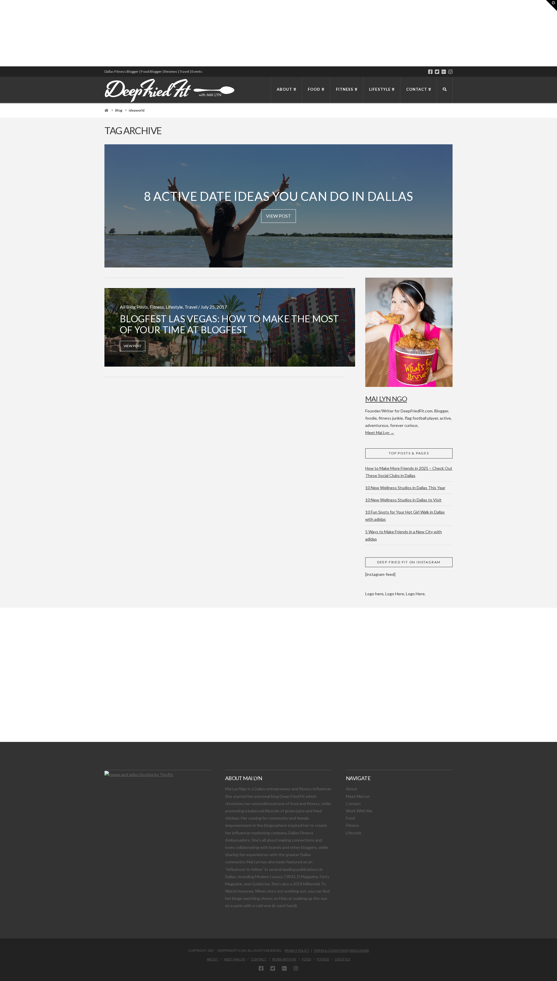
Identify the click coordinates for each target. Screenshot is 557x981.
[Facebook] (430, 71)
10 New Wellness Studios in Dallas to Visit (403, 499)
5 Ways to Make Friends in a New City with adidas (403, 535)
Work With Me (359, 810)
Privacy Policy (297, 950)
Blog (118, 110)
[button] (551, 5)
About (351, 788)
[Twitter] (437, 71)
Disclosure (359, 950)
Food (350, 818)
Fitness (352, 825)
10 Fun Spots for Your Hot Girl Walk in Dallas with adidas (405, 515)
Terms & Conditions (331, 950)
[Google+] (444, 71)
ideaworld (136, 110)
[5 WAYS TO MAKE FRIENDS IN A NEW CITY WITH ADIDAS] (1, 33)
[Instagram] (450, 71)
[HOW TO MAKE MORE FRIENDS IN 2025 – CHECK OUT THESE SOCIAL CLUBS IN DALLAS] (0, 33)
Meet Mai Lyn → (379, 432)
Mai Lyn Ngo (386, 398)
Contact (353, 803)
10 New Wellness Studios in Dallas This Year (405, 487)
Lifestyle (353, 832)
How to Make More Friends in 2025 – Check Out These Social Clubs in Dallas (408, 472)
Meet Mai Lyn (358, 796)
